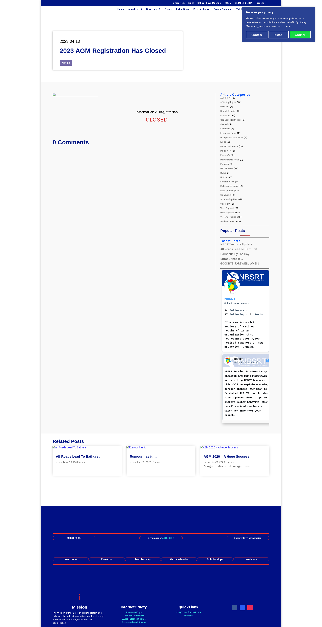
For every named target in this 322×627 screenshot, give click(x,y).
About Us (133, 9)
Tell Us (240, 9)
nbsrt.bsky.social (236, 303)
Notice (66, 62)
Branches (151, 9)
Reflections (182, 9)
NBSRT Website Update (236, 244)
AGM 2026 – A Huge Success (226, 456)
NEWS (223, 173)
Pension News (227, 181)
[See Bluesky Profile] (267, 360)
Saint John (225, 195)
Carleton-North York (230, 120)
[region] (278, 24)
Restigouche (226, 190)
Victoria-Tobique (229, 217)
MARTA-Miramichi (229, 146)
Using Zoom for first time (188, 612)
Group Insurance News (232, 137)
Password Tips (134, 612)
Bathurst (224, 106)
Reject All (278, 34)
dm (61, 462)
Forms (168, 9)
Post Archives (201, 9)
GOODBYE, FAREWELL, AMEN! (239, 263)
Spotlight (225, 204)
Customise (256, 34)
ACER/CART (168, 538)
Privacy (260, 3)
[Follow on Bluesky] (242, 607)
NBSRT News (226, 168)
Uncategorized (228, 212)
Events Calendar (222, 9)
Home (120, 9)
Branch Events (227, 111)
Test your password (134, 615)
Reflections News (229, 186)
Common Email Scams (134, 622)
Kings (223, 142)
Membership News (229, 159)
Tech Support (227, 208)
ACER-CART (226, 98)
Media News (226, 151)
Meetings (225, 155)
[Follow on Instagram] (250, 607)
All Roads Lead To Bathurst (238, 249)
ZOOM (228, 3)
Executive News (228, 133)
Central (224, 124)
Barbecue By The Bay (234, 254)
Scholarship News (229, 199)
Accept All (300, 34)
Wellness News (228, 221)
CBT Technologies (251, 538)
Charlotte (225, 128)
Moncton (224, 164)
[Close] (312, 10)
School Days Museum (209, 3)
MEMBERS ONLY (244, 3)
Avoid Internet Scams (134, 618)
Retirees (188, 615)
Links (191, 3)
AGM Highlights (228, 102)
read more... (64, 469)
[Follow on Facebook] (234, 607)
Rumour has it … (231, 259)
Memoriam (179, 3)
